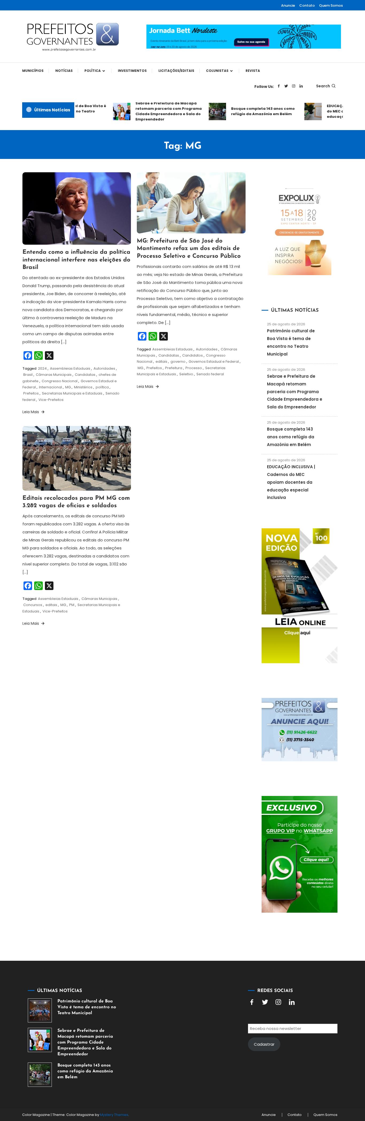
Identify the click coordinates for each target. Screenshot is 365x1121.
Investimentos (132, 70)
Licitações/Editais (176, 70)
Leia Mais (31, 412)
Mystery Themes (114, 1114)
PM (71, 604)
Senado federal (210, 374)
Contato (307, 5)
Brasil (28, 374)
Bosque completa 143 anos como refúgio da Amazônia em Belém (253, 111)
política (102, 387)
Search (323, 86)
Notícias (64, 70)
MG (68, 387)
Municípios (33, 70)
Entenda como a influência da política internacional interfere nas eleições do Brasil (76, 260)
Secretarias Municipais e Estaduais (72, 393)
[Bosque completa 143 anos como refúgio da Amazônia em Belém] (40, 1075)
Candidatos (192, 355)
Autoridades (104, 368)
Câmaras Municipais (54, 374)
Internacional (50, 387)
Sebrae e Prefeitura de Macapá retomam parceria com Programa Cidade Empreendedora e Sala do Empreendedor (158, 111)
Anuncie (288, 5)
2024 (42, 368)
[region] (295, 1075)
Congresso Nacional (59, 381)
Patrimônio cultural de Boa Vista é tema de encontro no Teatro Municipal (86, 1007)
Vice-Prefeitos (51, 399)
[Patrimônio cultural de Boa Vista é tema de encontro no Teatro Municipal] (40, 1010)
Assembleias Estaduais (70, 368)
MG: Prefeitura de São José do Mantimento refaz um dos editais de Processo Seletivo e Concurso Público (189, 248)
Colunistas (217, 70)
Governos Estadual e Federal (214, 361)
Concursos (32, 604)
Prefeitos (31, 393)
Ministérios (83, 387)
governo (177, 361)
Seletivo (186, 374)
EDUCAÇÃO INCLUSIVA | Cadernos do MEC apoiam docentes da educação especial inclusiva (291, 482)
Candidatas (85, 374)
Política (92, 70)
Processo (193, 367)
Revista (253, 70)
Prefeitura (173, 367)
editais (161, 361)
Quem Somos (331, 5)
